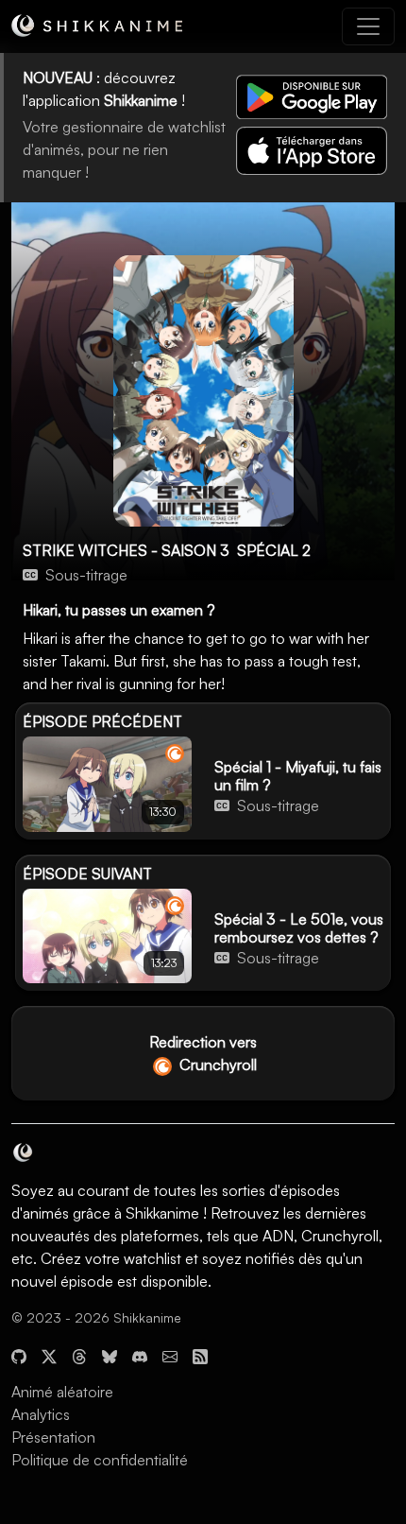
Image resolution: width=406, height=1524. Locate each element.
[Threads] (79, 1353)
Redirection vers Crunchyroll (203, 1053)
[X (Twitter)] (49, 1353)
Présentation (53, 1437)
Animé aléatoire (62, 1391)
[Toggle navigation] (368, 26)
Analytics (40, 1414)
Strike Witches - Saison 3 (126, 550)
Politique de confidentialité (99, 1459)
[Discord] (139, 1353)
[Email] (170, 1353)
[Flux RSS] (200, 1353)
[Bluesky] (109, 1353)
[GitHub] (18, 1353)
